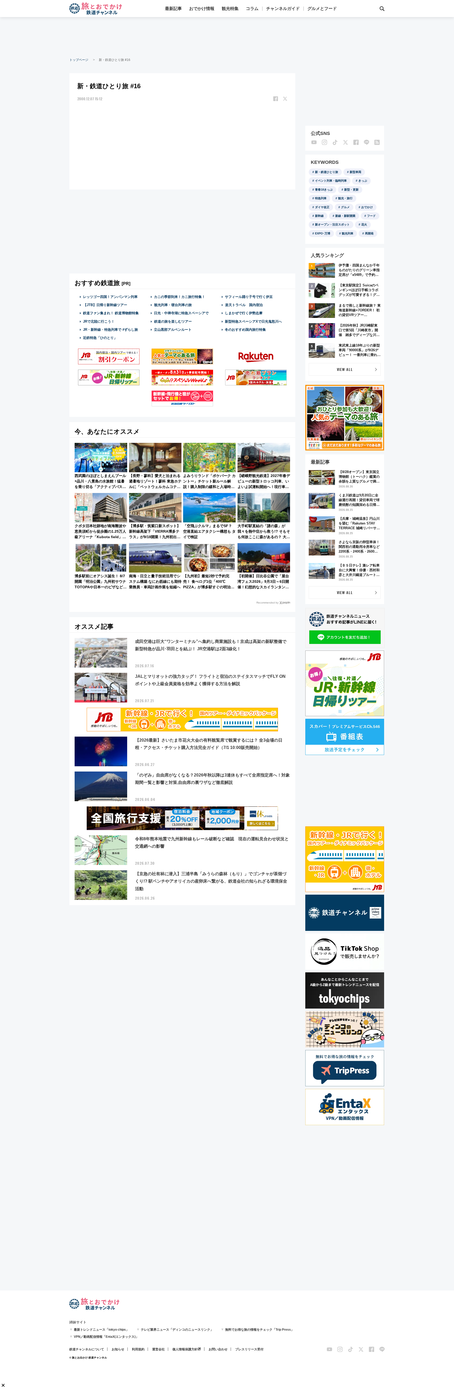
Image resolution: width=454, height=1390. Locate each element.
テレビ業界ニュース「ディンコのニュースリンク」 (177, 1329)
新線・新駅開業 (345, 215)
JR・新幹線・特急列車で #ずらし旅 (110, 330)
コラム (252, 8)
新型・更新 (351, 189)
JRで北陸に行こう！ (99, 321)
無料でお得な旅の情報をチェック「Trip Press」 (259, 1329)
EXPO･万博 (322, 233)
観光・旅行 (345, 198)
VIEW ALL (345, 369)
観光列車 (347, 233)
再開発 (369, 233)
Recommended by (267, 602)
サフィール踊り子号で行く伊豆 (249, 297)
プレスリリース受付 (249, 1349)
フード (371, 215)
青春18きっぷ (324, 189)
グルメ (345, 207)
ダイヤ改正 (322, 207)
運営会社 (158, 1349)
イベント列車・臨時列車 (331, 180)
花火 (364, 224)
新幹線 (319, 215)
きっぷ (362, 180)
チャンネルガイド (283, 8)
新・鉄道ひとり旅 (326, 172)
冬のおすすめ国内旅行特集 (245, 330)
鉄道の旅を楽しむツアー (173, 321)
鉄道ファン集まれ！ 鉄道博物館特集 (111, 313)
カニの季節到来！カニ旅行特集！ (179, 297)
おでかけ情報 (201, 8)
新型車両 (355, 172)
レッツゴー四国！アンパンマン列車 (110, 297)
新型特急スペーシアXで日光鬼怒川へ (253, 321)
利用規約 (138, 1349)
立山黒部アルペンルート (173, 330)
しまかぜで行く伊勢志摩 (243, 313)
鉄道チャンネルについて (86, 1349)
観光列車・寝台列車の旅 (173, 305)
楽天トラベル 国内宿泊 (244, 305)
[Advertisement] (227, 37)
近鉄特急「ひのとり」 (100, 338)
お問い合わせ (218, 1349)
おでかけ (367, 207)
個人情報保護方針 (185, 1349)
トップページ (78, 60)
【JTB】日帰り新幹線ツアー (105, 305)
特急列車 (321, 198)
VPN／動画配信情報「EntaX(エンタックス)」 (106, 1337)
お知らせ (118, 1349)
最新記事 (173, 8)
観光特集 (230, 8)
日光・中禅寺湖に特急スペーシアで (181, 313)
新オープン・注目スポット (332, 224)
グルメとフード (322, 8)
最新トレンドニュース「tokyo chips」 (101, 1329)
